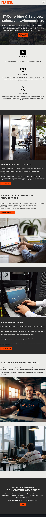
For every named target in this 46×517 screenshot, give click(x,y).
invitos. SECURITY (5, 183)
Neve (2, 515)
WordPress (13, 515)
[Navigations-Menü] (43, 3)
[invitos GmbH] (7, 2)
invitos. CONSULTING (6, 348)
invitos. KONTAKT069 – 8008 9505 (23, 35)
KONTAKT (23, 504)
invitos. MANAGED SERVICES (8, 212)
